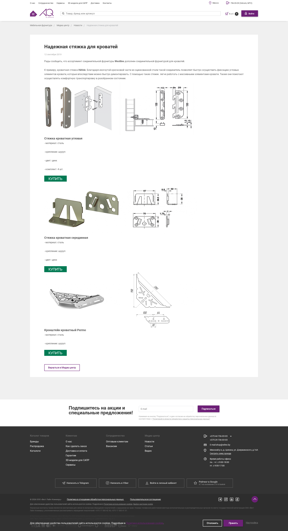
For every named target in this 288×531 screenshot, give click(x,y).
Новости (78, 25)
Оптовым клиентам (117, 441)
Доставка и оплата (76, 450)
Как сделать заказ (76, 446)
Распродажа (37, 446)
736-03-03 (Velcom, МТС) (241, 3)
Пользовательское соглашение (145, 499)
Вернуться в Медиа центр (62, 367)
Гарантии (71, 455)
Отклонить (212, 523)
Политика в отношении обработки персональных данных (95, 499)
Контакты (107, 3)
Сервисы (61, 3)
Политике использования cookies (118, 504)
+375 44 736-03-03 (219, 436)
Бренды (34, 441)
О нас (32, 3)
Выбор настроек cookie (143, 504)
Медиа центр (63, 25)
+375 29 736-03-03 (219, 440)
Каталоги (35, 450)
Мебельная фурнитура (41, 25)
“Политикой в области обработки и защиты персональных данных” (181, 419)
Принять (233, 523)
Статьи (149, 446)
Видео (148, 450)
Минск (216, 3)
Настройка (252, 522)
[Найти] (63, 13)
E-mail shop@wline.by (220, 445)
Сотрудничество (45, 3)
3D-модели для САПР (77, 3)
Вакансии (111, 446)
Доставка (95, 3)
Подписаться (209, 408)
